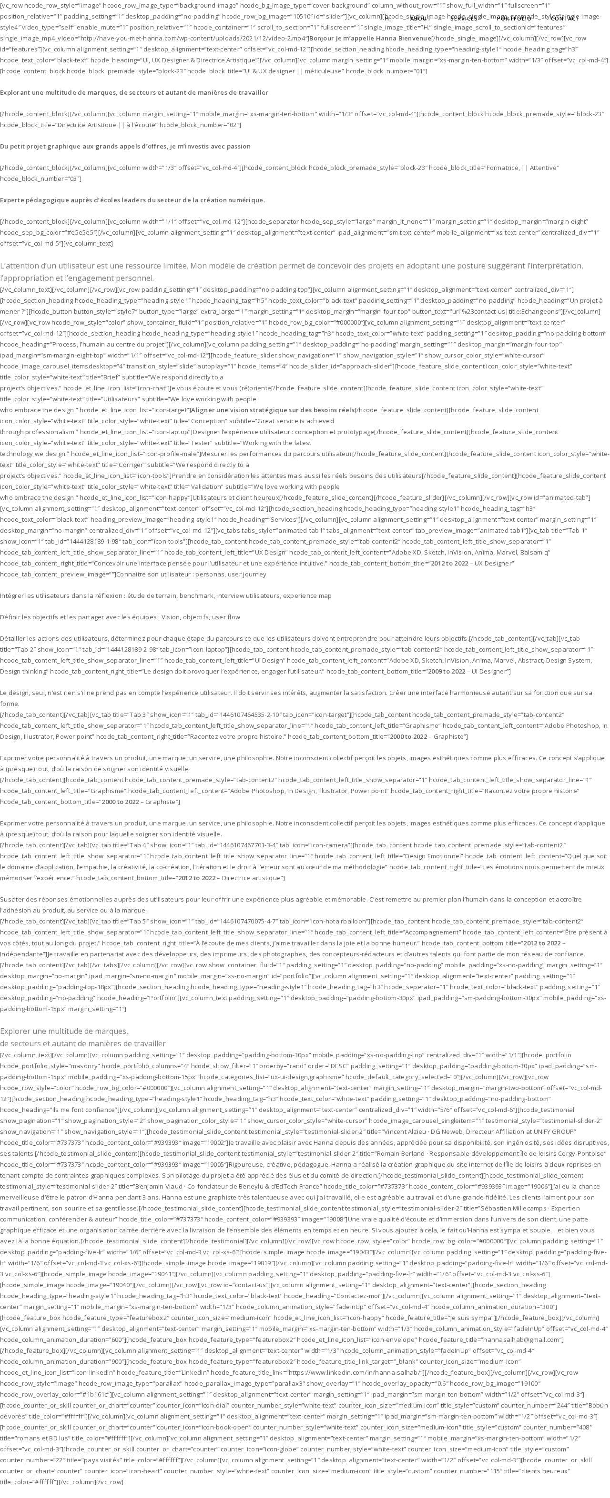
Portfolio (514, 18)
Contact (565, 18)
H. (388, 18)
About (420, 18)
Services (464, 18)
